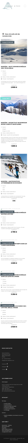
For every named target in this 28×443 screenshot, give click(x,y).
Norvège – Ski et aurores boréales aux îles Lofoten (13, 213)
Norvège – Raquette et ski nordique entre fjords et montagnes (14, 123)
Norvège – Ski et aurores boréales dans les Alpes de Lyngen (13, 275)
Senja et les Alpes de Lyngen (10, 406)
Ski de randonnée (6, 426)
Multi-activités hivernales (7, 429)
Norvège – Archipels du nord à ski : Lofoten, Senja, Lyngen (14, 307)
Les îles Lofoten (7, 403)
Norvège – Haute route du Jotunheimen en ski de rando (11, 182)
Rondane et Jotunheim (9, 407)
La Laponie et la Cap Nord (9, 408)
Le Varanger (6, 410)
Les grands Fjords (8, 404)
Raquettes (4, 427)
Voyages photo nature (7, 431)
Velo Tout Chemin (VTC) (7, 430)
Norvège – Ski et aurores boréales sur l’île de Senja (13, 67)
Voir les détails (14, 91)
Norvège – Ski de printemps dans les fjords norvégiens (14, 244)
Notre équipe (5, 382)
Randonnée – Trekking (7, 425)
